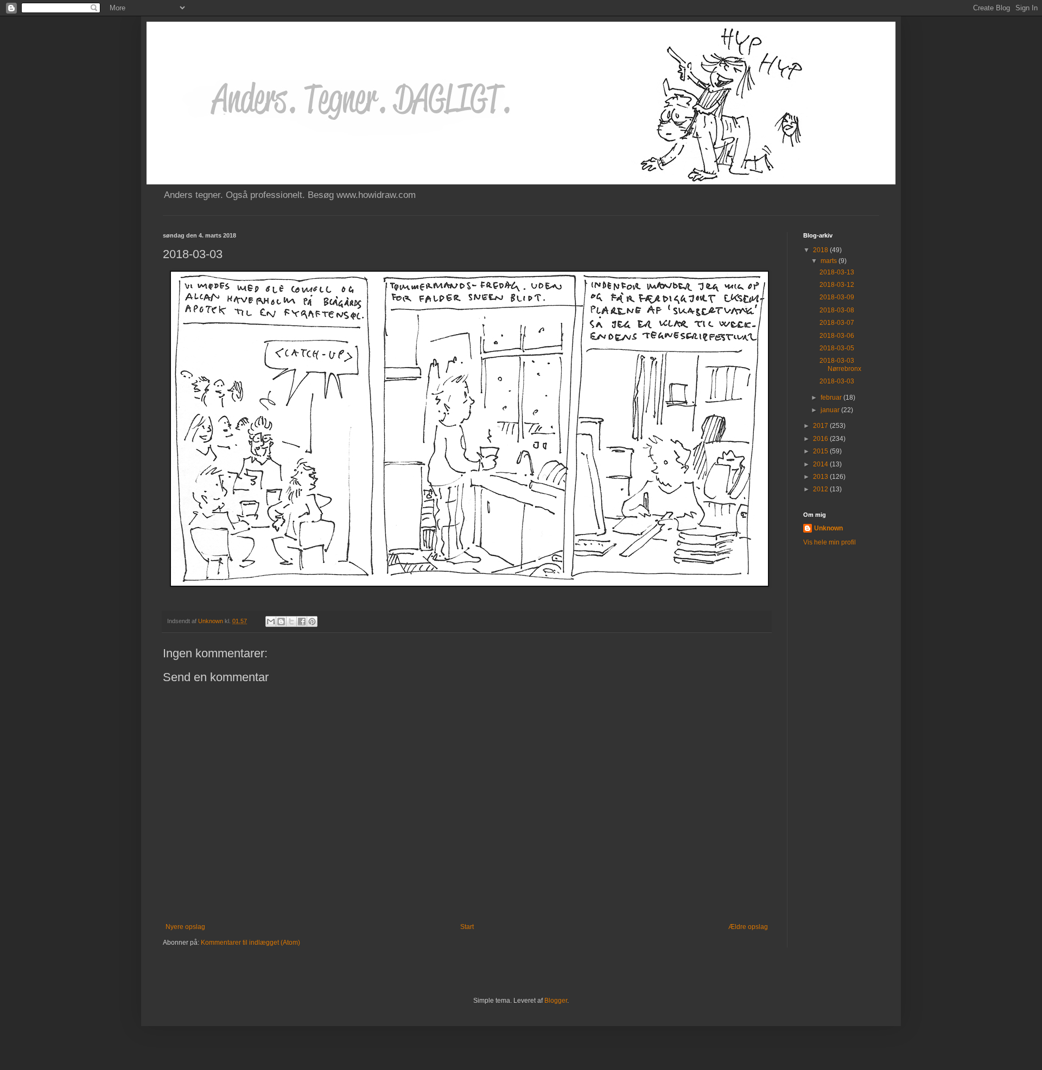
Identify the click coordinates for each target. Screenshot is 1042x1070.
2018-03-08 (836, 310)
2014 (821, 464)
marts (829, 261)
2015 (821, 451)
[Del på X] (291, 621)
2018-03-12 (836, 285)
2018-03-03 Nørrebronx (840, 364)
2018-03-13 (836, 272)
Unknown (828, 528)
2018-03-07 (836, 322)
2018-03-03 (836, 381)
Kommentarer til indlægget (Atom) (250, 942)
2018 (821, 250)
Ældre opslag (748, 927)
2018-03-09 (836, 297)
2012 (821, 489)
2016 (821, 439)
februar (832, 397)
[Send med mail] (270, 621)
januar (831, 410)
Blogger (555, 1000)
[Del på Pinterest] (312, 621)
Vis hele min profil (829, 542)
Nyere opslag (185, 927)
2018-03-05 (836, 348)
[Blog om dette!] (281, 621)
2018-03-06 (836, 335)
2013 (821, 476)
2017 (821, 426)
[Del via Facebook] (301, 621)
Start (467, 927)
